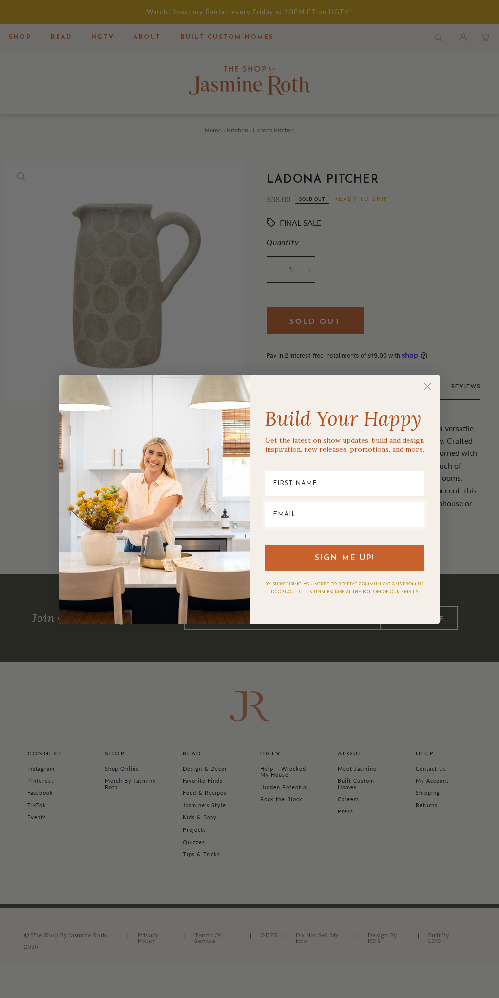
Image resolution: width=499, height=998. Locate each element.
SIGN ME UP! (345, 558)
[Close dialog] (428, 386)
